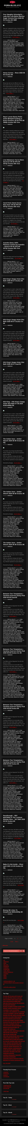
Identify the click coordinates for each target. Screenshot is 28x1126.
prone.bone (19, 899)
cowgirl (22, 44)
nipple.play (12, 634)
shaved (18, 63)
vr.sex (20, 153)
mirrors (13, 149)
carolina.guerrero (12, 623)
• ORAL (5, 975)
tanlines (9, 856)
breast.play (19, 470)
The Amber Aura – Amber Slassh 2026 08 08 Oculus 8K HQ (13, 440)
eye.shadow (11, 848)
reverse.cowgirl (18, 62)
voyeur (16, 153)
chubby (23, 99)
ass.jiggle (15, 468)
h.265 (19, 54)
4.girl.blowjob (12, 41)
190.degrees (6, 467)
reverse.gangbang (7, 63)
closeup (12, 146)
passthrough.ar (18, 481)
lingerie (9, 149)
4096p (16, 41)
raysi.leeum (7, 150)
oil (3, 269)
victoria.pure (6, 66)
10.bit (21, 466)
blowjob (4, 44)
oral (20, 149)
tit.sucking (17, 65)
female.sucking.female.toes (9, 51)
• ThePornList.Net (7, 1085)
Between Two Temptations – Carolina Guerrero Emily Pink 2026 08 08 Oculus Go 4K (14, 651)
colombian (14, 624)
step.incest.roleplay (7, 110)
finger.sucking (19, 52)
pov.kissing (12, 482)
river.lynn (12, 901)
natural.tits (15, 58)
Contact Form (21, 1123)
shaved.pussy (6, 152)
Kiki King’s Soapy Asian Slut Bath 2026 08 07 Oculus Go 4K (13, 321)
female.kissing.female (10, 47)
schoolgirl (14, 63)
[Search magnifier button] (23, 951)
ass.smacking (17, 43)
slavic (4, 271)
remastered (11, 62)
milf (16, 429)
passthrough (18, 852)
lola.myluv (5, 56)
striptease (17, 484)
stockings (12, 152)
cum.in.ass (5, 231)
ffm (15, 630)
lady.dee (20, 55)
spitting (4, 640)
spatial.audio (20, 902)
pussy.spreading (6, 855)
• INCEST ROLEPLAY (8, 972)
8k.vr (18, 143)
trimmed (21, 65)
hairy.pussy (21, 102)
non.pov (17, 149)
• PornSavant (6, 1076)
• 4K (4, 960)
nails (20, 929)
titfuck (16, 110)
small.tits (16, 312)
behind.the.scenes (12, 926)
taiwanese (17, 354)
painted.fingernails (7, 61)
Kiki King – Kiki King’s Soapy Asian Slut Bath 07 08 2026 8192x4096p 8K (14, 403)
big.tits (11, 99)
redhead (13, 855)
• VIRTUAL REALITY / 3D (9, 981)
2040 (10, 345)
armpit (11, 468)
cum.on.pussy (10, 100)
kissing (17, 232)
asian (8, 145)
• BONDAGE (6, 966)
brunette (9, 44)
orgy (21, 59)
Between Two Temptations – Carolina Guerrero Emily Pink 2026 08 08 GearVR (14, 595)
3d (12, 143)
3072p (10, 186)
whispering (18, 485)
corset (13, 847)
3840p (10, 98)
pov (12, 61)
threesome (20, 640)
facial (15, 848)
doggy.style (12, 45)
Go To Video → (16, 37)
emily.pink (12, 627)
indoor (22, 895)
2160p (10, 518)
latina (21, 232)
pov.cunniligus (6, 482)
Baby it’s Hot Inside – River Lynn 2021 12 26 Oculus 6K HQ (13, 866)
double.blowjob (16, 626)
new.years (16, 896)
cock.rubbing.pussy (11, 471)
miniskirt (5, 58)
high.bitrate (15, 55)
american (5, 427)
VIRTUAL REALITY (11, 40)
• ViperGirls (5, 1072)
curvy (20, 847)
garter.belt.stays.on (7, 477)
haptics (20, 849)
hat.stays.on (12, 895)
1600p (21, 384)
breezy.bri (12, 928)
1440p (21, 619)
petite (23, 149)
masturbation (18, 56)
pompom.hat (6, 899)
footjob (18, 267)
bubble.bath (19, 303)
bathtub (20, 302)
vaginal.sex (19, 195)
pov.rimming (6, 62)
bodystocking (6, 928)
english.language (19, 45)
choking (13, 44)
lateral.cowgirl (10, 103)
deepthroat (9, 148)
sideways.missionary (8, 107)
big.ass (17, 98)
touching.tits (6, 153)
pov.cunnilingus (17, 61)
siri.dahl (5, 856)
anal (4, 229)
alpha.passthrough (19, 467)
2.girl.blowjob (12, 620)
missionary (9, 58)
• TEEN (5, 978)
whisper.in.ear (12, 485)
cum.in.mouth (6, 45)
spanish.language (19, 638)
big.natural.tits (6, 99)
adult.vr (21, 143)
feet (7, 267)
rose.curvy (20, 106)
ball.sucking (18, 188)
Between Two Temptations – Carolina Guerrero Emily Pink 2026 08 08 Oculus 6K (14, 762)
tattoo (13, 65)
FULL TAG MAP (6, 1063)
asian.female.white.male (15, 145)
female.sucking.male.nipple (9, 52)
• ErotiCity (5, 1075)
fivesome (8, 54)
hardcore (9, 192)
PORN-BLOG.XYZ (12, 5)
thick (15, 856)
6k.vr (21, 186)
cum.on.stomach (17, 100)
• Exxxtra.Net (6, 1088)
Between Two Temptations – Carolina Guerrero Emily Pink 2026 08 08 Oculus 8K (14, 706)
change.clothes (17, 928)
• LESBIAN (5, 973)
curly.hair (5, 102)
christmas (5, 892)
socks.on (15, 902)
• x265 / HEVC (6, 970)
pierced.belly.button (7, 636)
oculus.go (5, 353)
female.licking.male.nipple (9, 49)
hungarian (5, 479)
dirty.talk (11, 473)
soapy (20, 312)
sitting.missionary (7, 65)
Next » (16, 941)
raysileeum (13, 150)
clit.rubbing (17, 44)
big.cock (12, 264)
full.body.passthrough (8, 475)
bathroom (13, 427)
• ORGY (5, 976)
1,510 (11, 941)
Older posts (5, 945)
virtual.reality (12, 66)
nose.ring (5, 59)
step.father (14, 109)
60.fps (12, 43)
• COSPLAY (6, 967)
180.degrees (6, 41)
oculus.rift (17, 59)
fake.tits (5, 629)
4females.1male (6, 43)
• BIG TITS (5, 964)
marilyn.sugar (11, 56)
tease (9, 195)
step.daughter (9, 109)
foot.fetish (14, 267)
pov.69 (13, 853)
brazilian (9, 189)
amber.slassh (6, 468)
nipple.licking (21, 58)
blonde (22, 43)
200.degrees (6, 891)
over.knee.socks (18, 898)
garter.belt (15, 475)
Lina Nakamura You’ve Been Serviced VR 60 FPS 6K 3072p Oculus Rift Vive (13, 161)
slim (22, 431)
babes (22, 145)
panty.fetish (18, 634)
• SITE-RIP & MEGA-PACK (9, 987)
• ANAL (4, 963)
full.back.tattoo (14, 54)
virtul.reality (18, 66)
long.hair (13, 268)
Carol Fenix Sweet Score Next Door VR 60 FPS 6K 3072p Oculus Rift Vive (12, 204)
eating (19, 148)
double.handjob (6, 627)
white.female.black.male (17, 858)
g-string (5, 307)
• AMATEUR (6, 961)
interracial (5, 149)
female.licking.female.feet (8, 48)
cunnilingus (13, 428)
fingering (20, 191)
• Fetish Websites (7, 1086)
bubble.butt (5, 623)
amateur (5, 145)
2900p (10, 891)
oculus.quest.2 (11, 59)
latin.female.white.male (8, 633)
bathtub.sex (5, 303)
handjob (22, 54)
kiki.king (20, 307)
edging (4, 267)
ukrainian (13, 271)
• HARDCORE (6, 969)
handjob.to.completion (8, 55)
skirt (23, 193)
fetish (10, 267)
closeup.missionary (12, 305)
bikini (9, 622)
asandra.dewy (6, 264)
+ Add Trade (6, 1091)
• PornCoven (6, 1073)
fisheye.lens (13, 474)
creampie (5, 306)
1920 (10, 676)
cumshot (20, 146)
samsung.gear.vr (14, 394)
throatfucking (18, 152)
